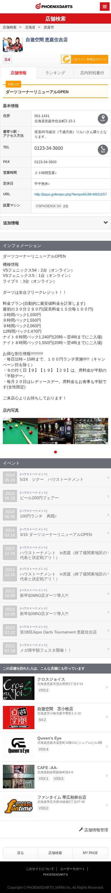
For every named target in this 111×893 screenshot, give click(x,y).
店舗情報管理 (95, 830)
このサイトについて (40, 869)
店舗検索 (10, 27)
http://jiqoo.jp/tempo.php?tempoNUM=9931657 (70, 194)
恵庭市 (49, 27)
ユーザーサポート (72, 869)
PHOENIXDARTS (54, 7)
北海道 (30, 27)
